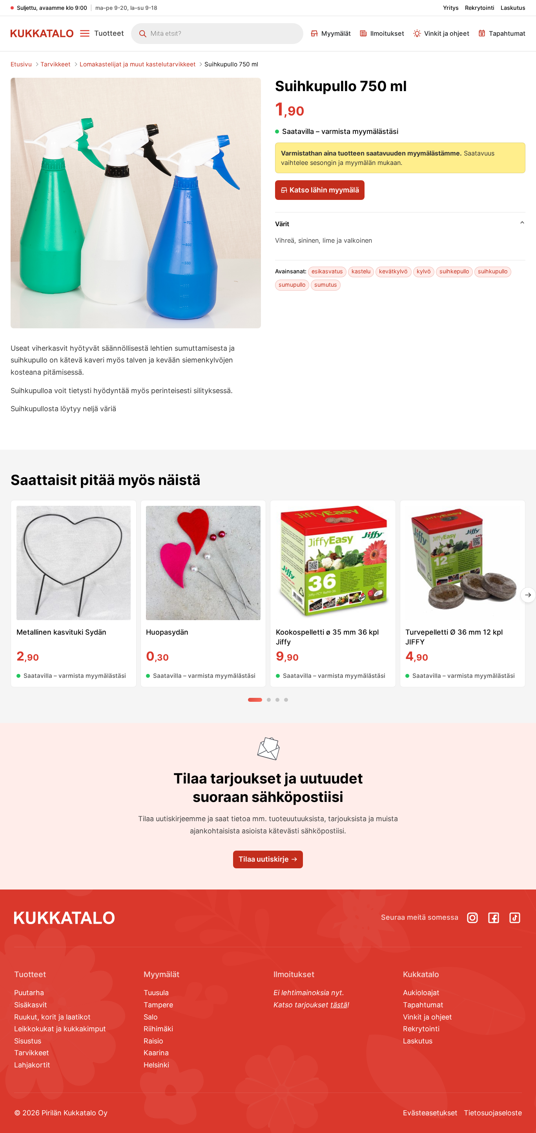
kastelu (361, 271)
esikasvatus (327, 271)
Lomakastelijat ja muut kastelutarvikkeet (138, 64)
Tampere (158, 1005)
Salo (151, 1017)
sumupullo (292, 284)
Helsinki (156, 1065)
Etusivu (21, 64)
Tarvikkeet (55, 64)
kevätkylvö (393, 271)
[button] (101, 33)
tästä (338, 1005)
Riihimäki (158, 1029)
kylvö (424, 271)
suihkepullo (454, 271)
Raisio (153, 1041)
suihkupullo (493, 271)
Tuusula (156, 992)
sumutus (325, 284)
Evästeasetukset (430, 1113)
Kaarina (156, 1053)
